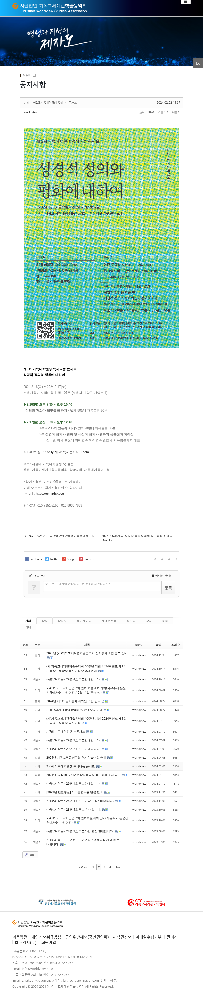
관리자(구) (27, 942)
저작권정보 (122, 937)
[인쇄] (169, 559)
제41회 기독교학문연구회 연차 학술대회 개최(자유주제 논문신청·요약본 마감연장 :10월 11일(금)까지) (86, 690)
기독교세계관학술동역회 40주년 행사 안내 (74, 710)
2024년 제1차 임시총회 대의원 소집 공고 (73, 701)
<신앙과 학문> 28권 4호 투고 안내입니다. (74, 809)
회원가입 (48, 942)
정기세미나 (84, 621)
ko (198, 63)
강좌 (149, 621)
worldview (31, 112)
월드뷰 (131, 621)
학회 (45, 621)
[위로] (155, 559)
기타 (28, 627)
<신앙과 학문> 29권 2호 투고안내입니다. (73, 749)
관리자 (172, 937)
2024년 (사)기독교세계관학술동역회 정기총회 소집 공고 (83, 775)
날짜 (158, 644)
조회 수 (175, 644)
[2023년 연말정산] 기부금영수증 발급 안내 (74, 792)
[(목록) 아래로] (162, 559)
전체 (28, 621)
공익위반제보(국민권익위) (87, 937)
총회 (165, 621)
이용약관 (19, 937)
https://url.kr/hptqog (50, 493)
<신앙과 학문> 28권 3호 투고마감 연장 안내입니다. (80, 831)
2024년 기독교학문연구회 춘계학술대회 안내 (76, 757)
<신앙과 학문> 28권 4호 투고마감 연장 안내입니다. (80, 801)
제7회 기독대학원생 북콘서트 (66, 731)
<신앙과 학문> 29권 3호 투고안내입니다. (73, 740)
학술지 (62, 621)
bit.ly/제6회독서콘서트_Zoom (68, 452)
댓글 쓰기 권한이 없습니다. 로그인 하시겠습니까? (77, 584)
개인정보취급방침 (46, 937)
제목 (87, 644)
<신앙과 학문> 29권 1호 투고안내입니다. (73, 783)
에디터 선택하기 (165, 575)
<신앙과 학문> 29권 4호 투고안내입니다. (73, 679)
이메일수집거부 (149, 937)
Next (119, 867)
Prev (83, 867)
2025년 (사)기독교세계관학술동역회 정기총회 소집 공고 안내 (86, 653)
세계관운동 (109, 621)
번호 (25, 644)
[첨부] (176, 559)
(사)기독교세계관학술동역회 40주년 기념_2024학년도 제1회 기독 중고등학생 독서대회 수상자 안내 (86, 668)
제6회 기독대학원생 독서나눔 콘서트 (55, 102)
